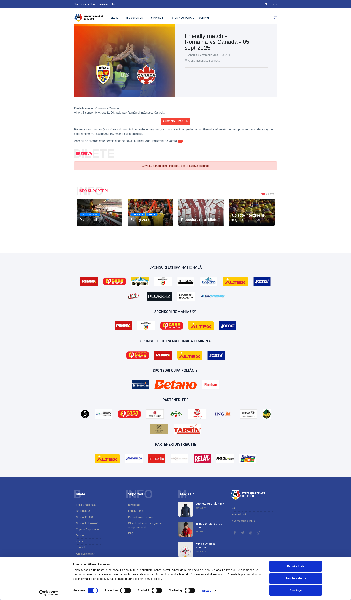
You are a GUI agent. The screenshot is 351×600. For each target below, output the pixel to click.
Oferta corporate (183, 18)
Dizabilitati (134, 504)
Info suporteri (134, 18)
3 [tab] (268, 194)
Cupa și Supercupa (87, 529)
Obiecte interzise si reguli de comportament (145, 525)
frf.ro (76, 4)
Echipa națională (86, 504)
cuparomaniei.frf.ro (106, 4)
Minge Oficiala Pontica (205, 545)
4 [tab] (271, 194)
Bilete (114, 18)
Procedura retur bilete (141, 517)
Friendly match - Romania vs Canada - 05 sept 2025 (217, 42)
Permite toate (295, 566)
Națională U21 (84, 510)
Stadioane (157, 18)
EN (265, 4)
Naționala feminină (87, 523)
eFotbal (80, 547)
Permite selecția (296, 578)
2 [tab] (266, 194)
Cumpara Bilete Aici (175, 121)
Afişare (206, 590)
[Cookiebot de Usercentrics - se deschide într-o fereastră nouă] (49, 593)
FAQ (131, 533)
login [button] (274, 4)
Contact (204, 18)
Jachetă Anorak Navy (210, 503)
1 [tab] (263, 194)
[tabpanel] (99, 212)
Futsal (79, 541)
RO (259, 4)
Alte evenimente (85, 553)
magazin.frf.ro (88, 4)
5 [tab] (273, 194)
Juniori (80, 535)
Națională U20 (84, 517)
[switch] (125, 590)
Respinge (296, 590)
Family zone (135, 510)
